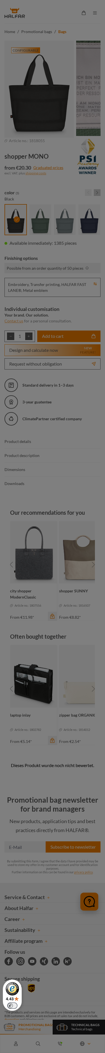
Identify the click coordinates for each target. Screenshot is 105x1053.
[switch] (12, 1006)
